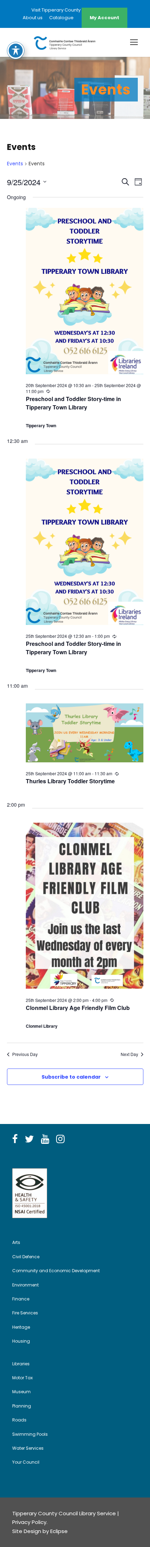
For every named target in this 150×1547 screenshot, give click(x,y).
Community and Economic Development (56, 1271)
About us (33, 17)
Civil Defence (25, 1257)
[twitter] (29, 1139)
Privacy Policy (29, 1522)
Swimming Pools (30, 1434)
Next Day (129, 1054)
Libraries (21, 1364)
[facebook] (15, 1139)
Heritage (21, 1327)
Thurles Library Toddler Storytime (70, 781)
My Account (104, 17)
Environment (25, 1285)
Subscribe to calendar (71, 1076)
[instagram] (60, 1139)
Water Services (28, 1448)
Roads (19, 1420)
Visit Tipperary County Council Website (75, 10)
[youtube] (45, 1139)
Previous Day (25, 1054)
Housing (21, 1341)
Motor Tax (22, 1378)
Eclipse (59, 1531)
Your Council (25, 1462)
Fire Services (25, 1313)
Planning (21, 1406)
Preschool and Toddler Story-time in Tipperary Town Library (73, 403)
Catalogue (61, 17)
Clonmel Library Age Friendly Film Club (78, 1008)
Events (15, 163)
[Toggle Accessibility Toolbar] (15, 50)
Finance (20, 1299)
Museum (21, 1392)
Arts (16, 1242)
